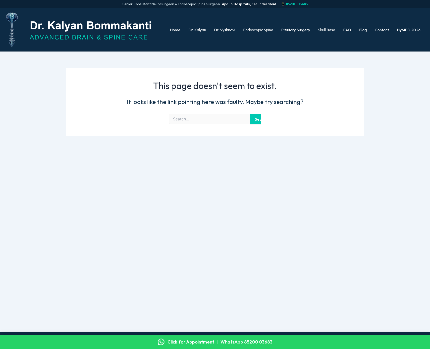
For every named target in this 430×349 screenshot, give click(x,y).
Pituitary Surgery (295, 29)
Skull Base (326, 29)
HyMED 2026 (409, 29)
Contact (382, 29)
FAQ (347, 29)
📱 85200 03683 (294, 4)
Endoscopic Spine (258, 29)
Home (175, 29)
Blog (363, 29)
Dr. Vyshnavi (224, 29)
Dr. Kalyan (197, 29)
